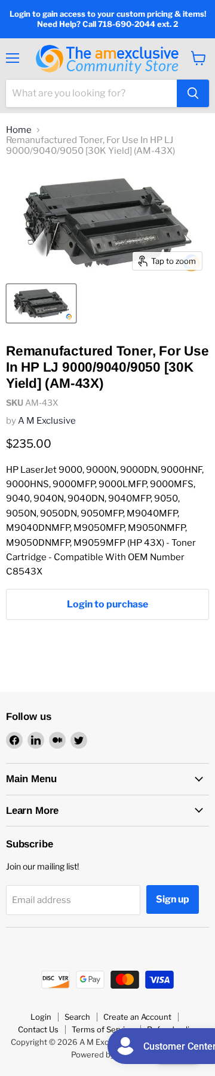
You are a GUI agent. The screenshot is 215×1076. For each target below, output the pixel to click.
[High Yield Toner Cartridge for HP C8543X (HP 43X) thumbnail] (41, 303)
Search (77, 1017)
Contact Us (38, 1029)
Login (40, 1017)
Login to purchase (107, 604)
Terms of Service (103, 1029)
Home (19, 130)
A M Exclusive (47, 420)
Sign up (172, 899)
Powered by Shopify (108, 1054)
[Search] (193, 93)
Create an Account (137, 1017)
